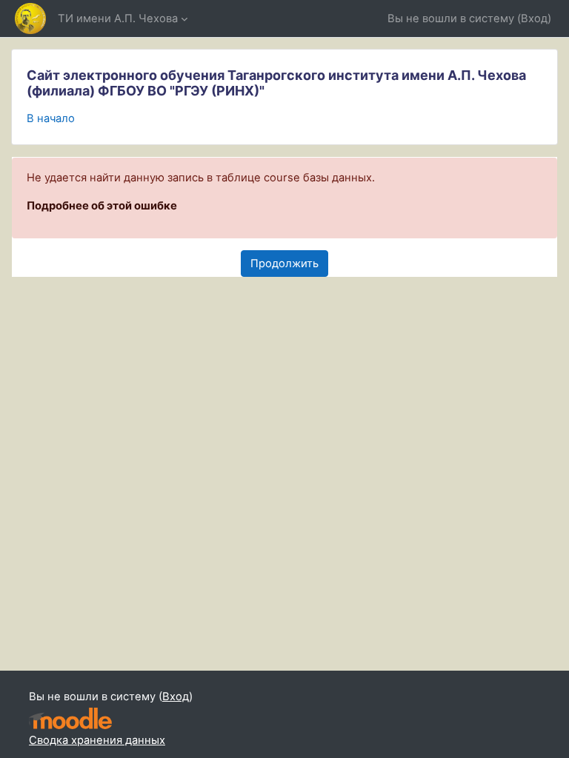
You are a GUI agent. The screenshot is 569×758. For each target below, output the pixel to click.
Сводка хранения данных (97, 740)
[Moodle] (70, 718)
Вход (534, 18)
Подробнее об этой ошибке (102, 205)
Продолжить (284, 263)
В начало (51, 118)
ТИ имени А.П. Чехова (118, 18)
